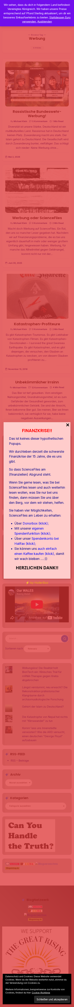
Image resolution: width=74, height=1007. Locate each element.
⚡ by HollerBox (37, 582)
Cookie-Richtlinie (41, 992)
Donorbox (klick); (36, 523)
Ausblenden (44, 21)
